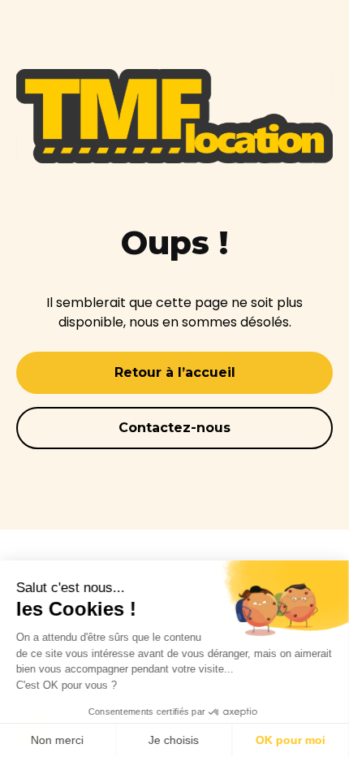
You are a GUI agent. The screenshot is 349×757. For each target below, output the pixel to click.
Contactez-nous (174, 427)
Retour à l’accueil (174, 372)
